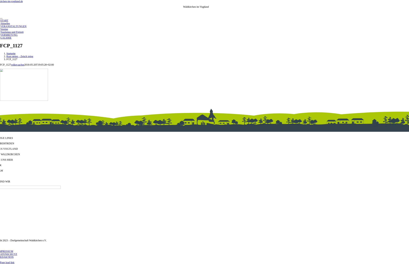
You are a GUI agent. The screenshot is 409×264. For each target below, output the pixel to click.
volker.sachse (17, 64)
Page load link (7, 262)
